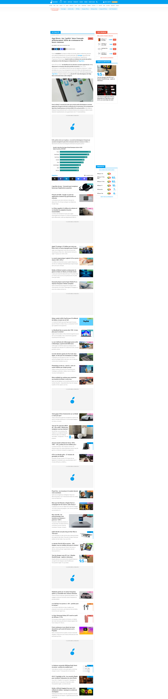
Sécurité (113, 5)
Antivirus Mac (71, 8)
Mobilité (71, 5)
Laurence (55, 45)
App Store (81, 61)
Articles (70, 2)
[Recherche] (96, 2)
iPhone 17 (99, 185)
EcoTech (93, 5)
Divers (117, 5)
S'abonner (114, 2)
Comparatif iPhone (103, 8)
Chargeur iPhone (85, 8)
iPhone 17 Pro (100, 181)
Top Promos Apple (55, 8)
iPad (54, 5)
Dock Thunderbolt (113, 8)
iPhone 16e (100, 193)
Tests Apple (63, 8)
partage (80, 55)
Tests (64, 2)
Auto (79, 5)
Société (100, 5)
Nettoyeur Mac (94, 8)
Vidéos (85, 2)
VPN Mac (78, 8)
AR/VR (76, 5)
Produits (75, 2)
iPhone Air (100, 189)
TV (64, 5)
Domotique (84, 5)
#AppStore (54, 175)
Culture (108, 5)
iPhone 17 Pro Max (100, 177)
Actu (61, 2)
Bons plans (92, 2)
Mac (57, 5)
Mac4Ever (53, 34)
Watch (61, 5)
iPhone (50, 5)
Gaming (89, 5)
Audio (67, 5)
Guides (81, 2)
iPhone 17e (100, 173)
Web (104, 5)
